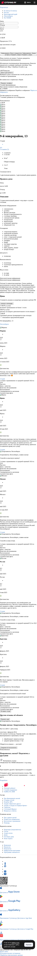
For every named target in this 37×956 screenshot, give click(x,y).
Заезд (2, 21)
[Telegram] (5, 861)
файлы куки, (16, 943)
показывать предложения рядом (13, 317)
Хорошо (28, 944)
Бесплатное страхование (12, 821)
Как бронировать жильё (12, 798)
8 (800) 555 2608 (9, 792)
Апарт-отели (8, 833)
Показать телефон (6, 83)
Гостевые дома (9, 837)
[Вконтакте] (5, 869)
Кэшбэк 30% (8, 802)
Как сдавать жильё (10, 817)
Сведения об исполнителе (8, 747)
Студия (2, 379)
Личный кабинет (9, 788)
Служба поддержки (10, 790)
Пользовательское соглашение (10, 953)
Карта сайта (4, 951)
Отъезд (2, 25)
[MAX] (5, 866)
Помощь (7, 823)
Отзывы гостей (9, 800)
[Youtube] (5, 872)
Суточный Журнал (10, 809)
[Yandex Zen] (5, 874)
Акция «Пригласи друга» (12, 804)
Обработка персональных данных (11, 955)
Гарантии (7, 807)
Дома (5, 835)
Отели (6, 831)
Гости (2, 29)
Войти (29, 2)
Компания (7, 845)
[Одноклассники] (5, 864)
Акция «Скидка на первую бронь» (15, 805)
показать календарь (7, 303)
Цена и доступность (7, 72)
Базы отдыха (8, 838)
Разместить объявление (12, 819)
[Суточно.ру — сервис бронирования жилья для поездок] (8, 2)
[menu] (34, 2)
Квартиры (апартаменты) (12, 829)
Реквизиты (7, 849)
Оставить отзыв (5, 711)
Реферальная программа (12, 850)
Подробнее (3, 780)
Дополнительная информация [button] (10, 278)
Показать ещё (5, 719)
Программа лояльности (12, 852)
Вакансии (7, 847)
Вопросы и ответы (10, 811)
